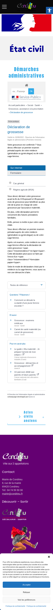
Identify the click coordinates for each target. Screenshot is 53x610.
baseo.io (31, 397)
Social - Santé (33, 105)
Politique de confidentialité (15, 606)
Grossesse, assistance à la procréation (25, 109)
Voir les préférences (26, 600)
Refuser (26, 592)
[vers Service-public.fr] (26, 98)
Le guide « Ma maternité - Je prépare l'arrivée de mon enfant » (27, 352)
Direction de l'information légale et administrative (27, 394)
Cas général (18, 183)
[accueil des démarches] (26, 85)
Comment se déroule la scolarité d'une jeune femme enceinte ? (26, 303)
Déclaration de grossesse (21, 112)
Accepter (27, 585)
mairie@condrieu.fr (12, 493)
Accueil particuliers (17, 105)
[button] (49, 10)
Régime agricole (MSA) (23, 190)
